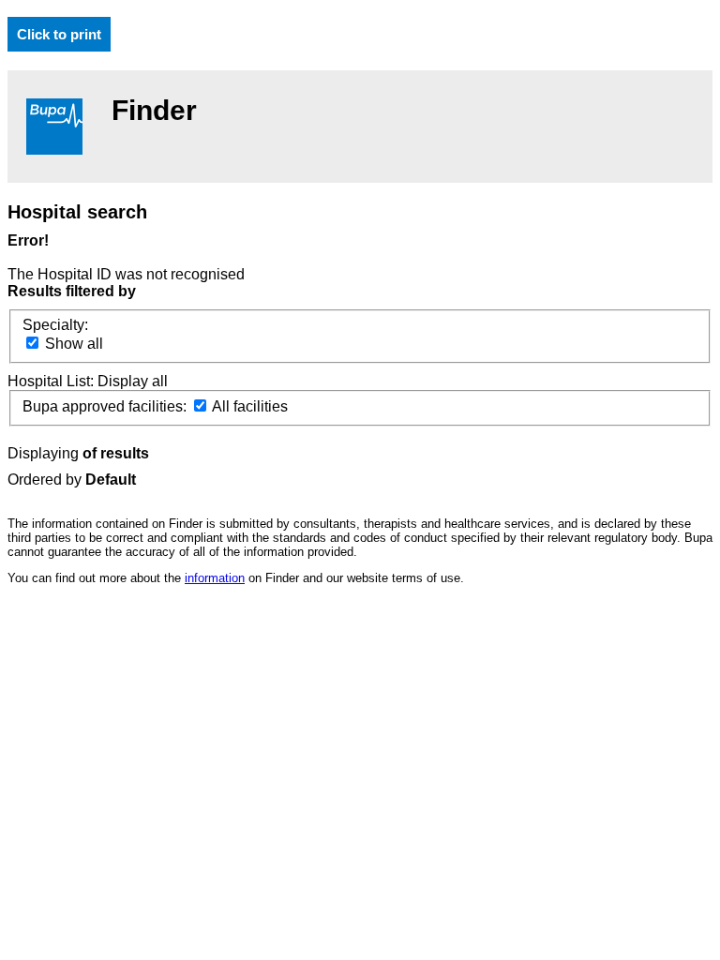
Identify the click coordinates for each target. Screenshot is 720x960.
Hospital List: (53, 381)
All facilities (248, 406)
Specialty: (55, 325)
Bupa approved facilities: (106, 406)
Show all (72, 344)
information (215, 578)
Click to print (59, 34)
